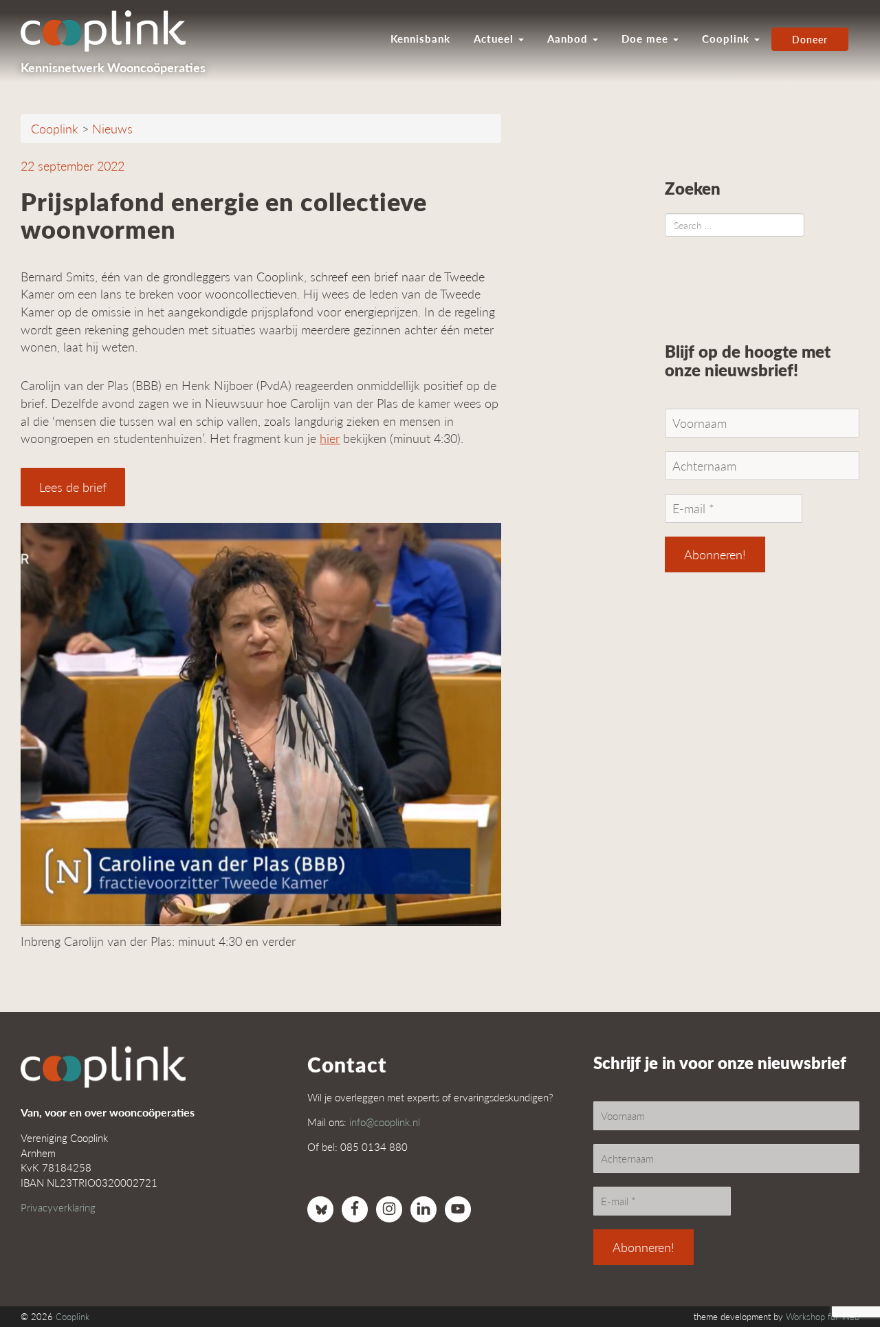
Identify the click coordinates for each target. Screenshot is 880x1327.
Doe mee (647, 38)
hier (330, 437)
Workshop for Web (822, 1316)
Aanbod (569, 38)
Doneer (810, 39)
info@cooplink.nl (384, 1121)
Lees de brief (73, 486)
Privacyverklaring (58, 1207)
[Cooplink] (110, 31)
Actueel (495, 38)
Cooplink (727, 38)
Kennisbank (420, 38)
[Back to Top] (842, 1279)
